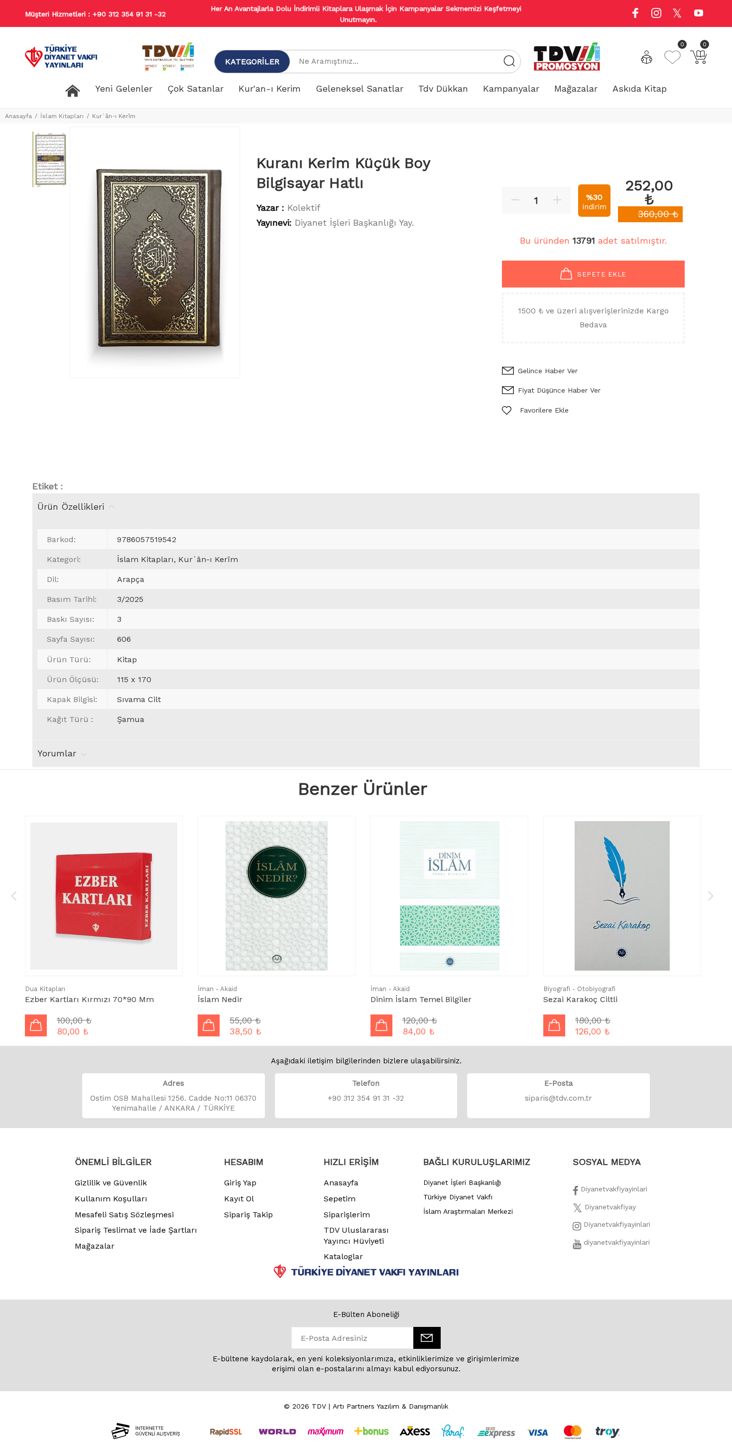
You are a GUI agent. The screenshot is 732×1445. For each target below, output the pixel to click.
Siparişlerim (347, 1214)
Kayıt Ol (239, 1198)
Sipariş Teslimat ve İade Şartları (136, 1230)
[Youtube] (698, 14)
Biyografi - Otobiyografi (579, 989)
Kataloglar (343, 1256)
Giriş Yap (240, 1182)
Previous (13, 895)
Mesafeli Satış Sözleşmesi (124, 1214)
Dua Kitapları (45, 989)
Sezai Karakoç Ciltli (580, 999)
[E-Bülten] (427, 1338)
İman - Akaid (217, 989)
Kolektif (303, 207)
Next (710, 895)
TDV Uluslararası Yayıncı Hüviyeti (356, 1235)
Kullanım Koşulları (111, 1198)
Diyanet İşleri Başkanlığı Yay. (354, 222)
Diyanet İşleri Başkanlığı (462, 1182)
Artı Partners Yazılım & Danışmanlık (390, 1406)
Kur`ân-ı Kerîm (113, 116)
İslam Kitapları (62, 116)
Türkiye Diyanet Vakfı (457, 1197)
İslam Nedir (220, 999)
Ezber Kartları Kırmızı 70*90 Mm (89, 999)
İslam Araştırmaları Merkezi (468, 1211)
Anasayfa (18, 116)
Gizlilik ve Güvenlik (111, 1182)
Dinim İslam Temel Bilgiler (421, 999)
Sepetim (340, 1198)
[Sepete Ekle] (36, 1025)
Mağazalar (95, 1246)
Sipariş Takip (248, 1214)
